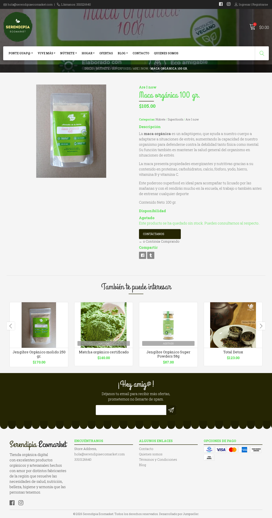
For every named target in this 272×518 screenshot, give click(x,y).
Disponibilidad (152, 210)
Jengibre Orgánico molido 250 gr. (39, 354)
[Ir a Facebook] (221, 4)
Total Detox (233, 352)
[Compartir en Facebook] (142, 255)
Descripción (150, 126)
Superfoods (121, 68)
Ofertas (106, 53)
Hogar (87, 53)
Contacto (141, 53)
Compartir (148, 247)
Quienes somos (166, 53)
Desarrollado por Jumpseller (179, 514)
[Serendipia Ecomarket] (69, 27)
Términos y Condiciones (158, 459)
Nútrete (67, 53)
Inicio (89, 68)
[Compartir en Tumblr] (150, 255)
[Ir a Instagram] (228, 4)
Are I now (140, 68)
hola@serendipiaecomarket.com (30, 4)
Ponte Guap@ (19, 53)
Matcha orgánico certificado (104, 352)
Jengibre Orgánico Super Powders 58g (168, 354)
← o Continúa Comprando (159, 241)
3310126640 (82, 459)
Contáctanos (153, 234)
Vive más (45, 53)
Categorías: (147, 119)
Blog (121, 53)
